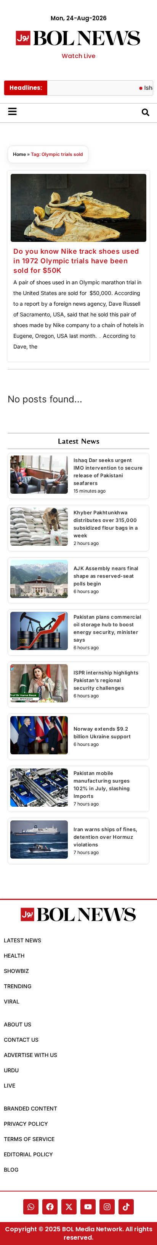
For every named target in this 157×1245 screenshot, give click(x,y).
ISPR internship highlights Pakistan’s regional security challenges (106, 680)
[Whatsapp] (30, 1206)
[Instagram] (107, 1206)
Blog (11, 1169)
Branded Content (30, 1108)
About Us (17, 1024)
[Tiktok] (126, 1206)
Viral (11, 1001)
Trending (17, 986)
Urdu (11, 1070)
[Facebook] (50, 1206)
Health (14, 955)
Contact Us (21, 1039)
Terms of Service (29, 1139)
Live (9, 1085)
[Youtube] (88, 1206)
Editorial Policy (28, 1154)
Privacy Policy (26, 1123)
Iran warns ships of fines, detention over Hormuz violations (106, 837)
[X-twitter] (69, 1206)
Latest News (22, 940)
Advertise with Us (30, 1055)
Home (19, 154)
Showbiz (16, 971)
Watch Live (78, 56)
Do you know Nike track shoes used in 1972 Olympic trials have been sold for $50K (76, 260)
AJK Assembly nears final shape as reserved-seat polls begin (106, 576)
